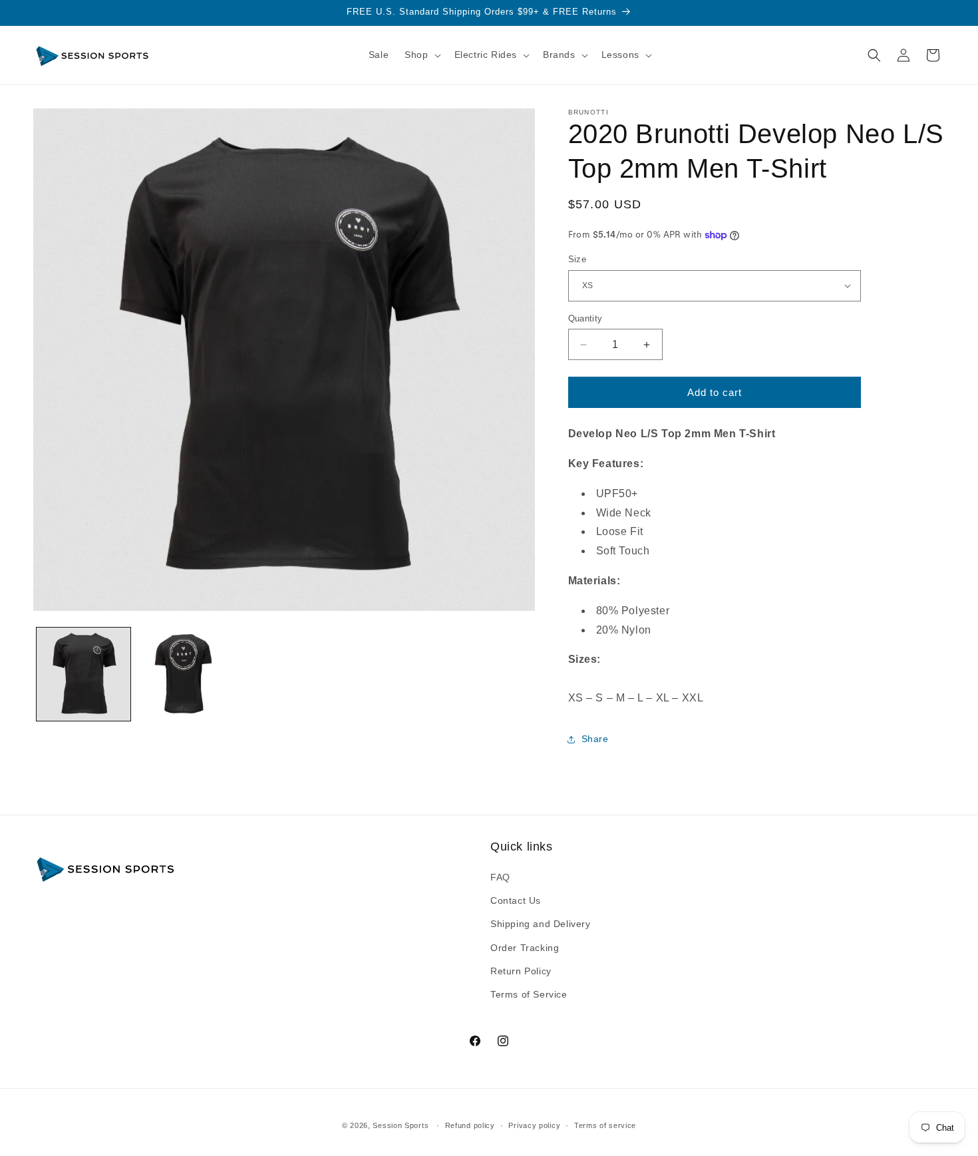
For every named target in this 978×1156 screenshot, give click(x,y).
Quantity (585, 318)
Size (577, 259)
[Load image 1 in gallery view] (83, 674)
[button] (421, 55)
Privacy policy (534, 1125)
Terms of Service (529, 994)
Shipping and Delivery (540, 924)
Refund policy (470, 1125)
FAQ (500, 877)
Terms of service (605, 1125)
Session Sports (400, 1125)
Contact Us (515, 901)
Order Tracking (524, 947)
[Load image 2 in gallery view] (184, 674)
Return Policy (521, 971)
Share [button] (595, 738)
